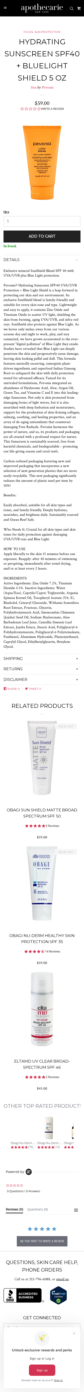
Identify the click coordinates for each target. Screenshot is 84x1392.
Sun (33, 87)
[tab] (14, 1210)
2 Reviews (52, 1077)
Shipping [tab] (13, 658)
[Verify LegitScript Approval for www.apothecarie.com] (58, 1303)
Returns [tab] (13, 669)
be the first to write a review (42, 1241)
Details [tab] (12, 260)
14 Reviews (52, 951)
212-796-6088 (39, 1279)
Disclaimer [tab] (15, 679)
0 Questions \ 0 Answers (23, 1191)
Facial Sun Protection (42, 32)
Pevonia (47, 87)
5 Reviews (52, 826)
